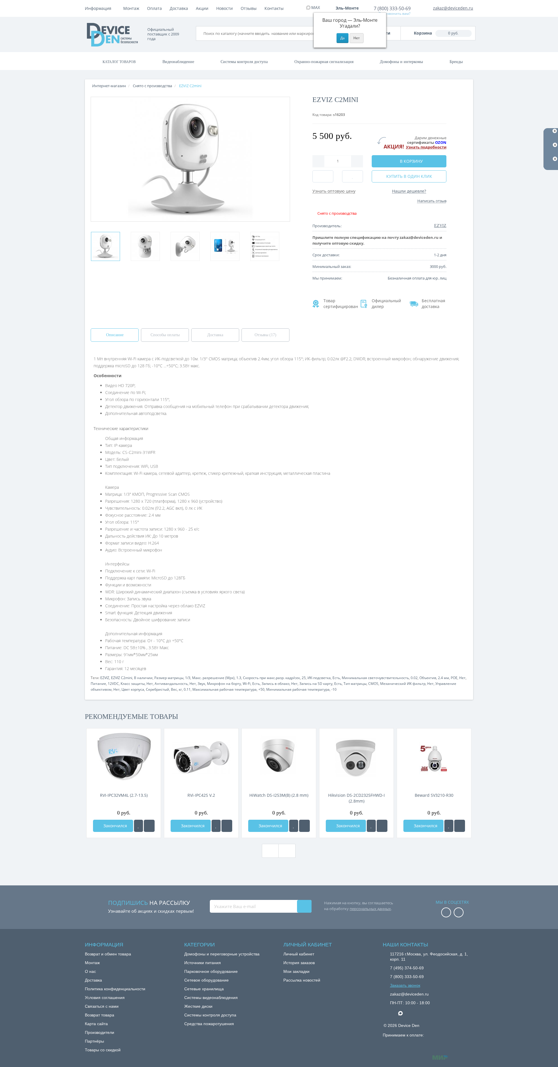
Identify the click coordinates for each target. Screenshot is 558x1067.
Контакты (274, 8)
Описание (115, 335)
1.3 (238, 677)
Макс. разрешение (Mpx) (213, 677)
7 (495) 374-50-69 (407, 968)
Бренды (456, 62)
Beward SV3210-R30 (434, 795)
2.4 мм (443, 677)
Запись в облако (275, 683)
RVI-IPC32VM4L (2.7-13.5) (124, 795)
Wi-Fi (247, 683)
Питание (98, 683)
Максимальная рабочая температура (224, 689)
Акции (202, 8)
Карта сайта (96, 1023)
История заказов (299, 962)
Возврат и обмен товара (108, 954)
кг (180, 689)
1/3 (187, 677)
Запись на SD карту (315, 683)
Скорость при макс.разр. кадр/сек (271, 677)
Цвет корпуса (132, 689)
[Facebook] (446, 912)
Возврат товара (99, 1015)
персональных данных (370, 908)
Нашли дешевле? (409, 191)
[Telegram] (393, 1013)
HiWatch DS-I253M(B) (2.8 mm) (278, 795)
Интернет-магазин (109, 85)
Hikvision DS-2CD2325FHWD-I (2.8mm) (356, 798)
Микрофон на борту (224, 683)
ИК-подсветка (319, 677)
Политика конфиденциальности (115, 989)
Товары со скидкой (103, 1050)
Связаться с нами (102, 1006)
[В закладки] (138, 826)
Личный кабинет (298, 954)
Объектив (427, 677)
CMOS (373, 683)
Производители (99, 1032)
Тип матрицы (355, 683)
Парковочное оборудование (211, 971)
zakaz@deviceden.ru (453, 8)
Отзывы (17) (265, 335)
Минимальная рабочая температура (298, 689)
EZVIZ (104, 677)
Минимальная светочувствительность (375, 677)
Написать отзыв (431, 200)
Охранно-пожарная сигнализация (323, 62)
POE (454, 677)
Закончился (114, 825)
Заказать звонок (405, 985)
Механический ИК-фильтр (402, 683)
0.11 (187, 689)
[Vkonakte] (458, 912)
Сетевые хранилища (204, 989)
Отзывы (249, 8)
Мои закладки (296, 971)
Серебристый (157, 689)
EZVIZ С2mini (121, 677)
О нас (90, 971)
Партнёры (94, 1041)
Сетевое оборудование (206, 980)
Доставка (179, 8)
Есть (336, 677)
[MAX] (403, 1012)
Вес (174, 689)
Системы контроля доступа (244, 62)
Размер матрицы (168, 677)
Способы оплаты (165, 335)
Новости (224, 8)
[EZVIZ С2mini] (105, 246)
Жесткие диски (198, 1006)
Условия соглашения (105, 997)
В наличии (143, 677)
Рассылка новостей (301, 980)
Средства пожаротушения (209, 1023)
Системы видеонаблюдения (211, 997)
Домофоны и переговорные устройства (222, 954)
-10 (334, 689)
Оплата (154, 8)
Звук (201, 683)
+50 (261, 689)
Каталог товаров (119, 62)
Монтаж (131, 8)
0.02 (414, 677)
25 (304, 677)
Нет (462, 677)
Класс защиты (133, 683)
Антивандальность (171, 683)
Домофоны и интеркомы (401, 62)
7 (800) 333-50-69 (392, 8)
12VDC (113, 683)
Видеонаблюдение (178, 62)
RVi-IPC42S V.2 (201, 795)
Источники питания (202, 962)
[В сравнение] (149, 826)
